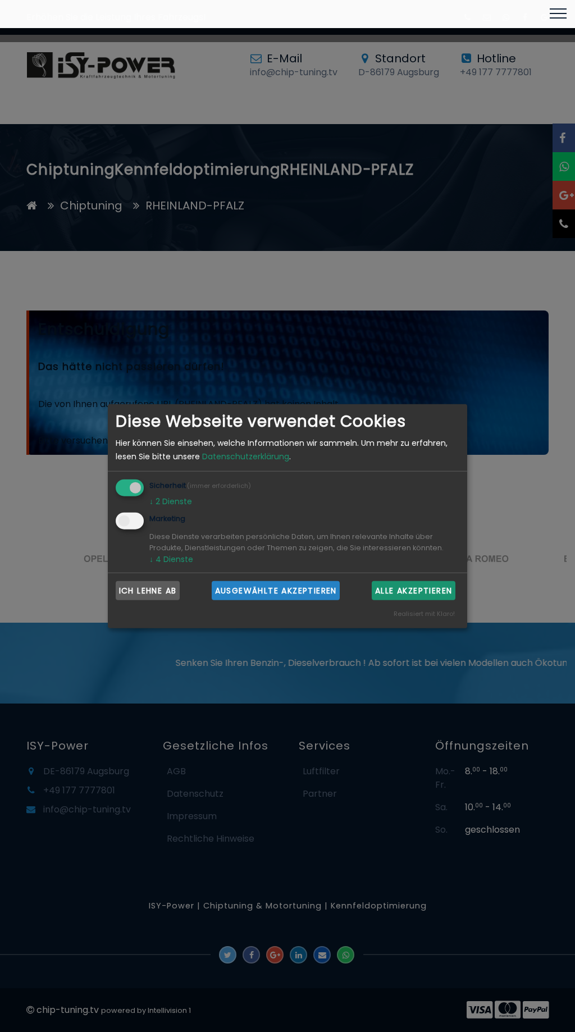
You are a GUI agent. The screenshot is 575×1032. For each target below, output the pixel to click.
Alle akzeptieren (413, 590)
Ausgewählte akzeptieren (276, 590)
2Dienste (170, 501)
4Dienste (171, 559)
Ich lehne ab (148, 590)
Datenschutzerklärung (245, 456)
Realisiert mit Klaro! (424, 613)
